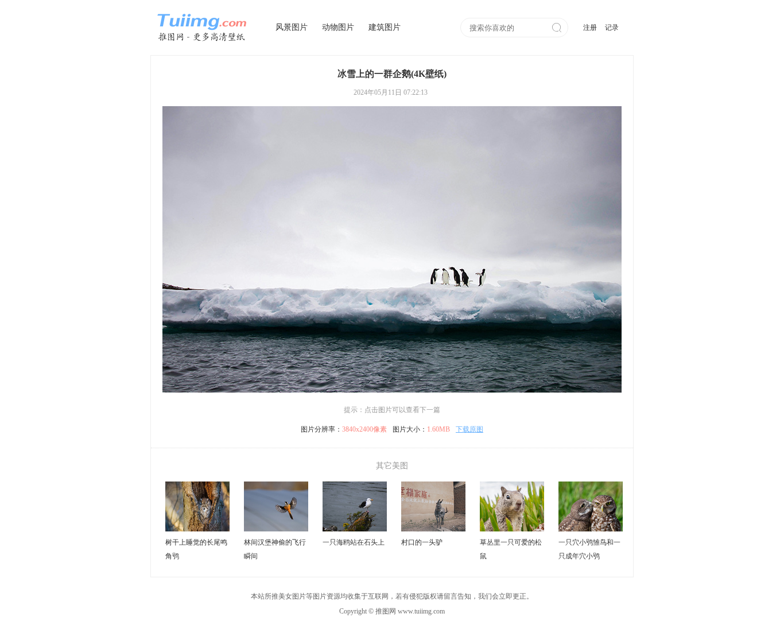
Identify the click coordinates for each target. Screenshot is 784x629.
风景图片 (291, 27)
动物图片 (338, 27)
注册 (590, 28)
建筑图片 (384, 27)
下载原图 (469, 429)
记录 (612, 28)
